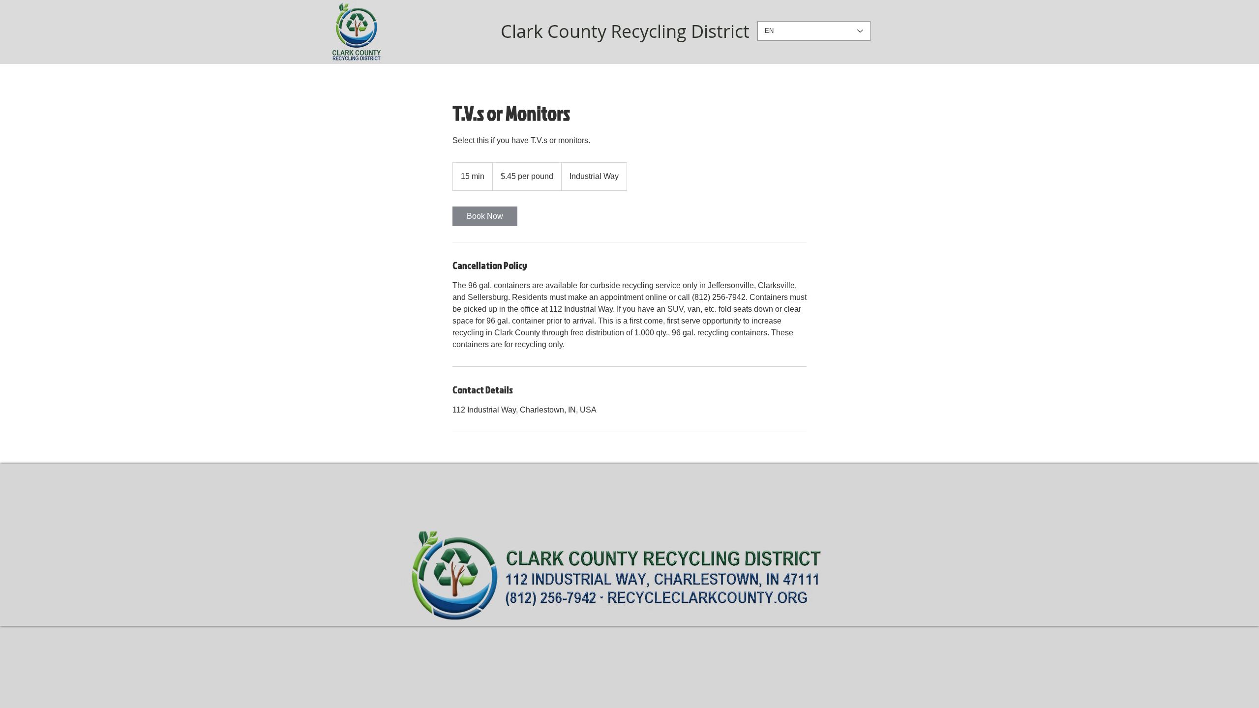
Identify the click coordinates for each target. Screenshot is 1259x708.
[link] (484, 216)
